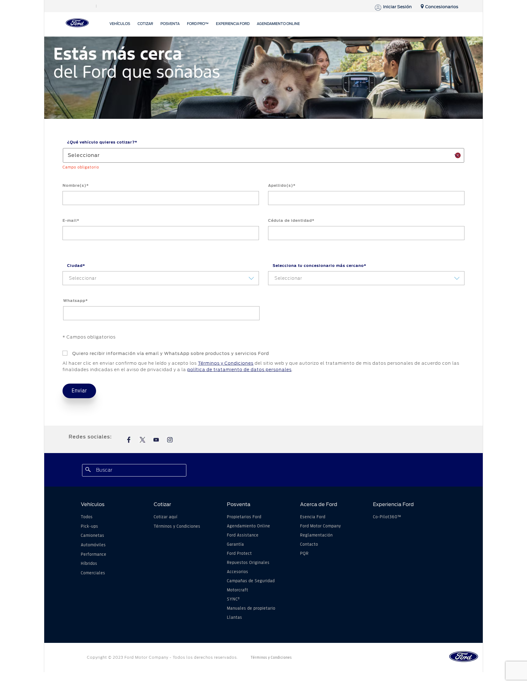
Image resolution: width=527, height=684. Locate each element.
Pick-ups (89, 526)
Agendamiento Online (248, 526)
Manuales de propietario (251, 608)
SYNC (233, 599)
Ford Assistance (243, 535)
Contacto (309, 544)
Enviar (79, 391)
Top (406, 655)
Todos (87, 517)
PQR (304, 553)
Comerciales (93, 573)
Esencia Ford (312, 517)
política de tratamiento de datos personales (239, 369)
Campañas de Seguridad (251, 581)
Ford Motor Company (320, 526)
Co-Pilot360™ (387, 517)
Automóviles (93, 545)
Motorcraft (237, 590)
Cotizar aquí (165, 517)
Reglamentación (316, 535)
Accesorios (237, 572)
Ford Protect (239, 553)
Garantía (235, 544)
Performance (93, 554)
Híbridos (89, 564)
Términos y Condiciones (225, 363)
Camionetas (92, 535)
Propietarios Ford (244, 517)
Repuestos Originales (248, 563)
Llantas (234, 617)
